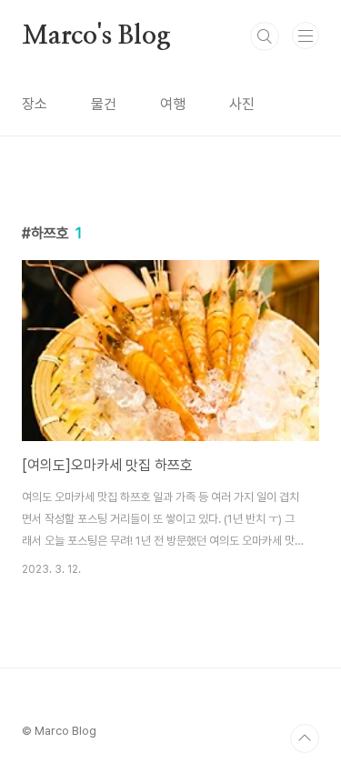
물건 (103, 104)
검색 (264, 36)
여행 (173, 104)
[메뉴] (305, 35)
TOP (304, 738)
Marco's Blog (96, 36)
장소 (34, 104)
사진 (242, 104)
